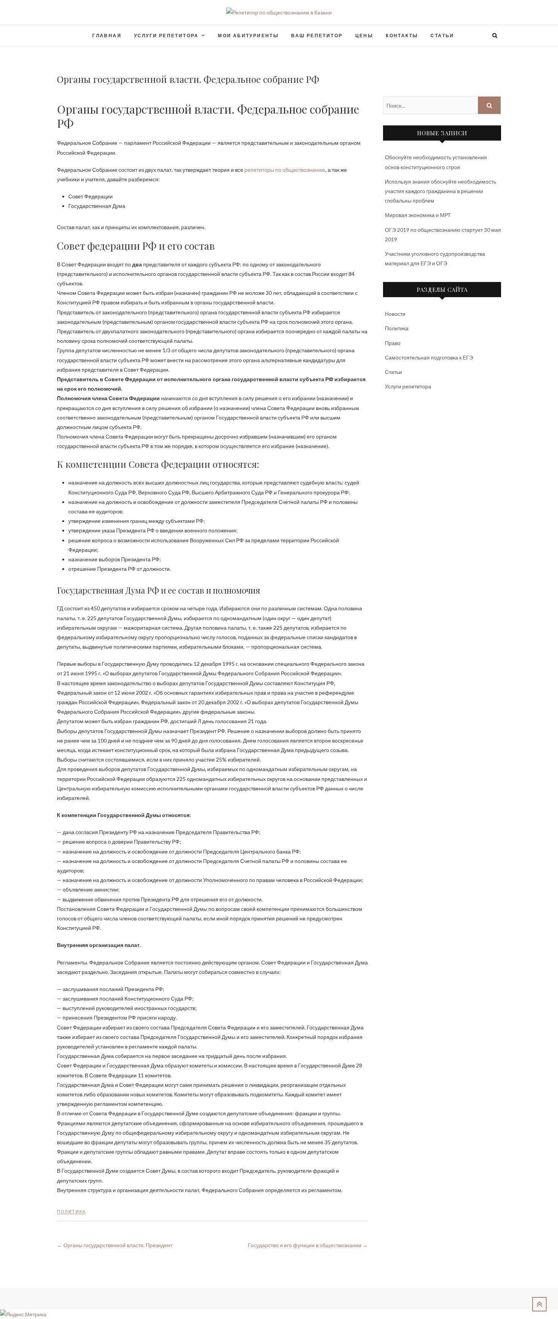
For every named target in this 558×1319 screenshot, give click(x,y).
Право (392, 343)
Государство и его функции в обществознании (308, 1245)
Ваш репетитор (316, 35)
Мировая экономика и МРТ (418, 215)
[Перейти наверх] (539, 1304)
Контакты (402, 35)
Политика (71, 1211)
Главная (106, 35)
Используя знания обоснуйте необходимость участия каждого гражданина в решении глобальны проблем (440, 191)
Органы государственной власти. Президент (114, 1245)
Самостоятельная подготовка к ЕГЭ (429, 357)
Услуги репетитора (166, 35)
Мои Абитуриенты (248, 35)
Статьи (442, 35)
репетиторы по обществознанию (284, 169)
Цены (364, 35)
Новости (395, 313)
